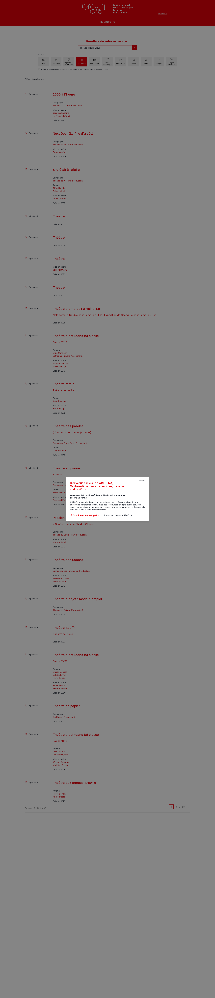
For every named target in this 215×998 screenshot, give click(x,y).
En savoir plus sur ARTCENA (118, 515)
